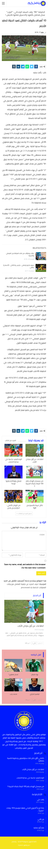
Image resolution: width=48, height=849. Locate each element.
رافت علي (40, 799)
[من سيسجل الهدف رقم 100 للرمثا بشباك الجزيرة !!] (34, 472)
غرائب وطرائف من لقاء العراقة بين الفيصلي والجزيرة (20, 254)
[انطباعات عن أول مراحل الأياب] (34, 450)
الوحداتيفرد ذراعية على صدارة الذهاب (30, 778)
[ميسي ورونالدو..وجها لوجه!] (13, 472)
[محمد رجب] (13, 684)
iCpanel (20, 845)
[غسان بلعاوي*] (13, 665)
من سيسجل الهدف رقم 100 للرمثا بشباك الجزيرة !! (26, 786)
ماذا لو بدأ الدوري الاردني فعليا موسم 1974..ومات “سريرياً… (25, 809)
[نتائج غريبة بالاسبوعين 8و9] (34, 496)
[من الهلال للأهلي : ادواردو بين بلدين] (13, 496)
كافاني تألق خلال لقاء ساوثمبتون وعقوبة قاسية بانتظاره (25, 759)
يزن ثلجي (41, 819)
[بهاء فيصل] (34, 665)
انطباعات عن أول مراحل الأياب (30, 626)
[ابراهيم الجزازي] (34, 684)
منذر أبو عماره (39, 828)
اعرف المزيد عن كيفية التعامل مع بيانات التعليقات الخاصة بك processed (26, 585)
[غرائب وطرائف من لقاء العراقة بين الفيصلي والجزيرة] (41, 256)
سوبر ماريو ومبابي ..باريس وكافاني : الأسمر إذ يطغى (18, 266)
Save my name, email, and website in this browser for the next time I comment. (25, 566)
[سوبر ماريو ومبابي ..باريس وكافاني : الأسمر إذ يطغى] (41, 268)
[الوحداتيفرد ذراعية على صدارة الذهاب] (13, 450)
